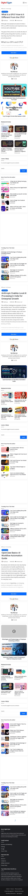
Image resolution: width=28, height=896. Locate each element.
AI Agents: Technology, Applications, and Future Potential (6, 150)
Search (2, 168)
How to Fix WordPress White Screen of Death (11, 878)
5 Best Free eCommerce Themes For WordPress (11, 876)
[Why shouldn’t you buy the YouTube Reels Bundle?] (5, 196)
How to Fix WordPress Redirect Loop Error (10, 873)
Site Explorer (19, 893)
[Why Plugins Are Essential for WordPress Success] (5, 271)
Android (8, 889)
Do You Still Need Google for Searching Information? (20, 135)
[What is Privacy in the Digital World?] (5, 189)
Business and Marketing (6, 844)
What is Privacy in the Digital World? (18, 187)
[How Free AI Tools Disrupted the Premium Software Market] (7, 128)
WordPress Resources (11, 893)
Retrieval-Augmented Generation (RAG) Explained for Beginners (20, 150)
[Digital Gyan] (6, 2)
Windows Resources (19, 891)
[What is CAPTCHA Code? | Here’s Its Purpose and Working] (5, 208)
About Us (3, 858)
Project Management (9, 891)
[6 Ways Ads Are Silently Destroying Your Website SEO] (5, 183)
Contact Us (3, 861)
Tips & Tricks (4, 851)
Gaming (3, 846)
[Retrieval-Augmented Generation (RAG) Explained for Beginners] (21, 143)
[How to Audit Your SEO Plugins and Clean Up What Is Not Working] (5, 265)
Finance (12, 889)
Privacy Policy (4, 865)
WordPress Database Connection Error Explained (12, 879)
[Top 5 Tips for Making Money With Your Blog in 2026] (5, 259)
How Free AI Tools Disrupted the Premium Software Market (6, 135)
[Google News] (14, 57)
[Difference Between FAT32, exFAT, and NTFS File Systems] (5, 277)
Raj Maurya (5, 20)
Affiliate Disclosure (5, 863)
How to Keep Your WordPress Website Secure (11, 874)
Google (2, 849)
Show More (14, 52)
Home (3, 8)
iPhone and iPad (18, 889)
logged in (9, 163)
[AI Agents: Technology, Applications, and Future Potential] (7, 143)
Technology (8, 8)
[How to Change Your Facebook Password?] (5, 202)
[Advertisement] (14, 229)
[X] (14, 79)
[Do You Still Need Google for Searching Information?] (21, 128)
